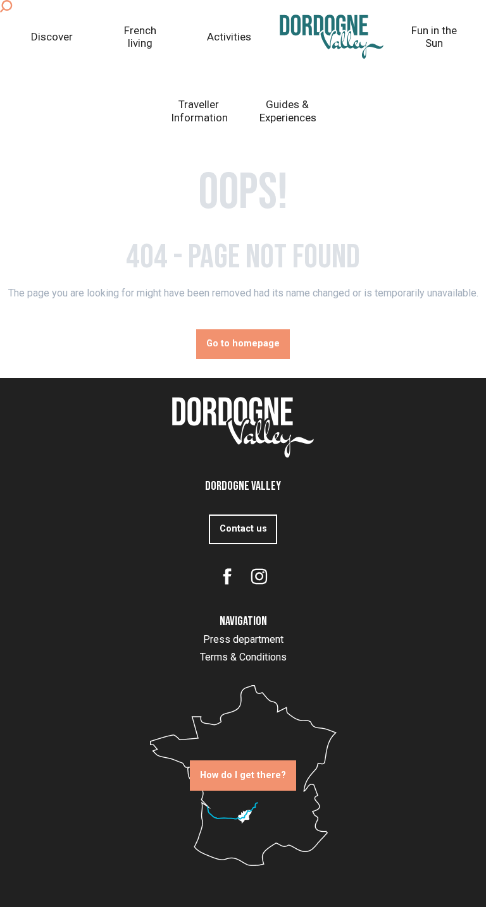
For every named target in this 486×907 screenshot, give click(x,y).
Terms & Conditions (243, 657)
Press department (243, 639)
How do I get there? (243, 775)
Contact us (243, 528)
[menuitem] (52, 37)
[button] (6, 6)
